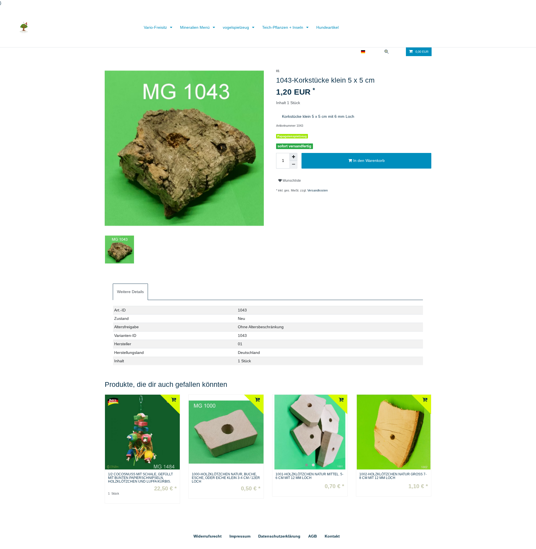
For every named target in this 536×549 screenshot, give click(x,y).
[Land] (363, 51)
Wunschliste (291, 181)
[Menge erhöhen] (293, 157)
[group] (309, 432)
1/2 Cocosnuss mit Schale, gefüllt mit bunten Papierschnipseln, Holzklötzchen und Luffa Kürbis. (140, 478)
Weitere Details (130, 291)
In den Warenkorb (368, 160)
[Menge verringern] (293, 165)
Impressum (239, 536)
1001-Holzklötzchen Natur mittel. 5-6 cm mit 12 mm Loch (309, 476)
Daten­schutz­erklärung (279, 536)
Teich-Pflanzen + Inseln (283, 27)
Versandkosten (317, 190)
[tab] (130, 292)
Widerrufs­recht (207, 536)
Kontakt (332, 536)
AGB (312, 536)
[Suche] (386, 51)
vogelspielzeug (236, 27)
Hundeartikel (327, 27)
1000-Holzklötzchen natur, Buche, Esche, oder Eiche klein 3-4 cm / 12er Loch (226, 478)
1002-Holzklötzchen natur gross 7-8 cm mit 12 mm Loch (393, 476)
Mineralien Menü (195, 27)
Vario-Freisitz (156, 27)
